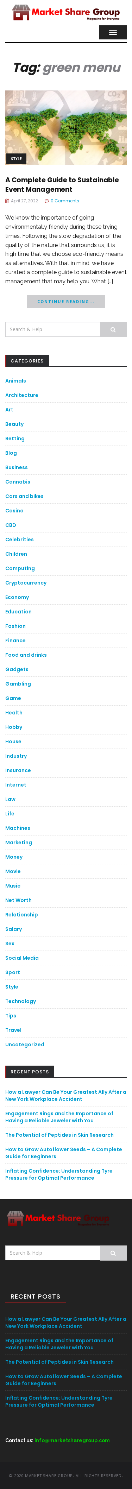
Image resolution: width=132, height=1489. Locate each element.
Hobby (13, 727)
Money (14, 856)
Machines (17, 828)
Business (16, 467)
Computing (20, 568)
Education (18, 611)
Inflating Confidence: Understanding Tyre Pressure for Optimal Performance (59, 1174)
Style (16, 158)
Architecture (21, 395)
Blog (11, 452)
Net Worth (18, 900)
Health (14, 712)
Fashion (15, 626)
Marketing (18, 842)
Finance (15, 640)
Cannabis (17, 481)
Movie (13, 871)
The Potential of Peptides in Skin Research (59, 1134)
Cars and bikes (24, 496)
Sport (12, 972)
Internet (15, 784)
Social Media (22, 957)
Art (9, 409)
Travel (13, 1030)
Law (10, 799)
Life (9, 813)
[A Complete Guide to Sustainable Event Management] (66, 127)
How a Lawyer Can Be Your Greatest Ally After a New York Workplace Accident (65, 1096)
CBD (10, 525)
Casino (14, 510)
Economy (17, 597)
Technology (20, 1001)
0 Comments (65, 201)
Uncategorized (24, 1044)
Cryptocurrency (25, 582)
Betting (15, 438)
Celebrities (19, 539)
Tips (10, 1015)
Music (12, 885)
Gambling (18, 683)
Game (13, 698)
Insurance (18, 770)
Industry (16, 755)
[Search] (113, 329)
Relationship (21, 914)
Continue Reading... (66, 301)
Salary (13, 929)
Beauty (14, 424)
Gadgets (17, 669)
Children (16, 553)
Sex (9, 943)
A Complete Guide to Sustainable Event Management (62, 184)
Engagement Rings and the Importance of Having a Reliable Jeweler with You (59, 1117)
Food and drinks (26, 654)
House (13, 741)
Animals (15, 380)
